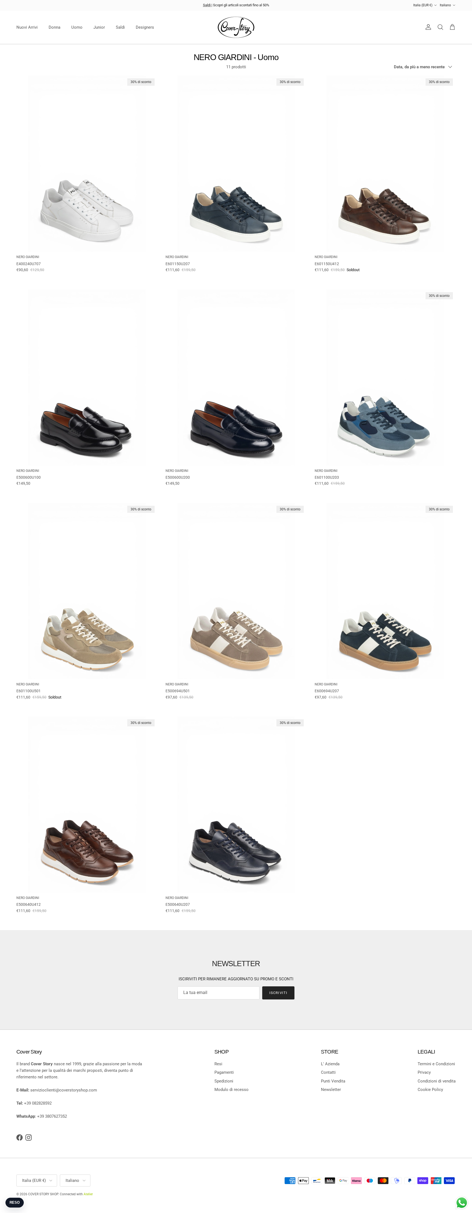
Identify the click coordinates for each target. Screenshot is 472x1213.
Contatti (328, 1072)
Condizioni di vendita (437, 1081)
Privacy (424, 1072)
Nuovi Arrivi (27, 27)
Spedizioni (223, 1081)
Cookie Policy (430, 1089)
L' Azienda (330, 1063)
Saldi (207, 5)
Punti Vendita (333, 1081)
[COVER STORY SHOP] (236, 27)
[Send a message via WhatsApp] (461, 1202)
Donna (54, 27)
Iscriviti (278, 993)
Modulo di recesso (231, 1089)
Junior (99, 27)
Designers (145, 27)
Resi (218, 1063)
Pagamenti (224, 1072)
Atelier (88, 1194)
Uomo (76, 27)
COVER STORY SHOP (43, 1194)
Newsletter (331, 1089)
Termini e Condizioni (436, 1063)
